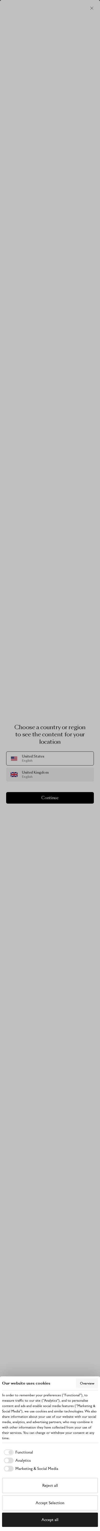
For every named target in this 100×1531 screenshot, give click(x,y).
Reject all (50, 1485)
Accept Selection (50, 1502)
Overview (87, 1383)
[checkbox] (17, 1452)
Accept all (50, 1519)
